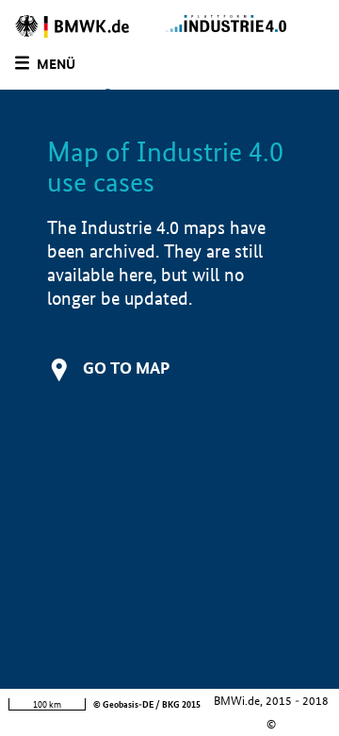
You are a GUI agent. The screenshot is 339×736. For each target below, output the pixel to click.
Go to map (126, 367)
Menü (56, 64)
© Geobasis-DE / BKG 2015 (147, 704)
